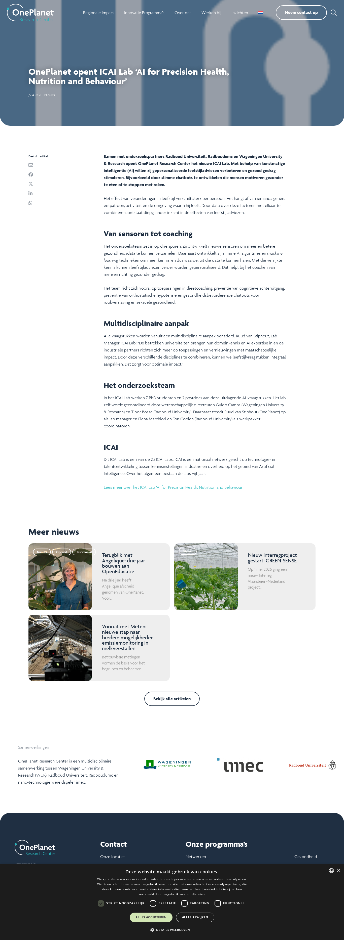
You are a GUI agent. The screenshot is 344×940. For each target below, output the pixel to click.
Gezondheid (305, 856)
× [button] (338, 870)
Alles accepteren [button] (150, 917)
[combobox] (331, 870)
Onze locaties (112, 856)
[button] (333, 12)
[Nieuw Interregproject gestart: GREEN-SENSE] (245, 576)
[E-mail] (62, 164)
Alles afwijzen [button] (195, 917)
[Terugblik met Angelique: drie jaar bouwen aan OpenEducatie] (99, 576)
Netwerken (196, 856)
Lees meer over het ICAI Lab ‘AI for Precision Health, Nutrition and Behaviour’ (173, 487)
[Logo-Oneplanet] (30, 12)
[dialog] (172, 902)
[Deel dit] (62, 174)
